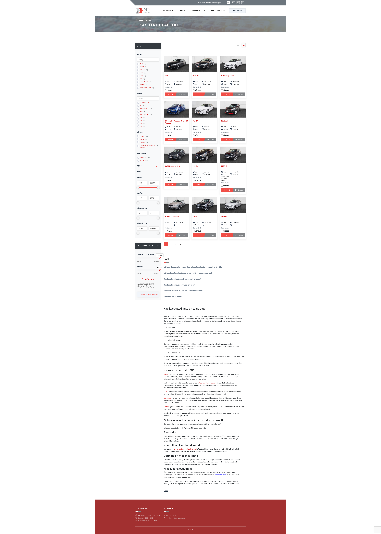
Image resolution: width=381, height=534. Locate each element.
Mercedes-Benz (145, 88)
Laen (204, 10)
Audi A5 (168, 76)
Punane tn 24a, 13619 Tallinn (147, 521)
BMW (142, 67)
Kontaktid (221, 10)
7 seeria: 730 (144, 114)
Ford (141, 73)
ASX (141, 126)
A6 (141, 123)
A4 (141, 117)
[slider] (160, 258)
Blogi (212, 10)
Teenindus (195, 10)
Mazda (142, 85)
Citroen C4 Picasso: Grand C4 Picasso (176, 122)
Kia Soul (224, 121)
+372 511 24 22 (171, 515)
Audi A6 (196, 76)
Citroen (142, 70)
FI (242, 2)
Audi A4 (224, 217)
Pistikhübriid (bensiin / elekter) (147, 146)
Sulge (166, 490)
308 (141, 111)
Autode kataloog (169, 10)
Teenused (183, 10)
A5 (141, 120)
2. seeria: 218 (144, 103)
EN (238, 2)
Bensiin (142, 136)
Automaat (143, 157)
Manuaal (143, 160)
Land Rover (144, 82)
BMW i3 (224, 166)
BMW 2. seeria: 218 (172, 166)
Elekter (142, 142)
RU (233, 2)
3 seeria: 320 (144, 108)
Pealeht (149, 20)
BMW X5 (196, 217)
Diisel (142, 139)
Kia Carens (197, 166)
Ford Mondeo (198, 121)
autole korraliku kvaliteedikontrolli (184, 449)
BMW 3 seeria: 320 (172, 217)
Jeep (141, 76)
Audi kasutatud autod (207, 383)
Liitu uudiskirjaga (369, 527)
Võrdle (170, 90)
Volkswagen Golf (227, 76)
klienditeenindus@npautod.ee (175, 518)
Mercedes (167, 398)
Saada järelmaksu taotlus (149, 294)
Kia (141, 79)
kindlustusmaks (220, 475)
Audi (141, 64)
